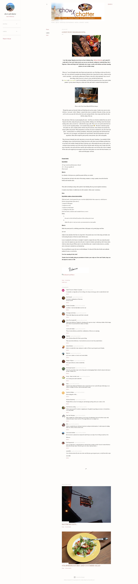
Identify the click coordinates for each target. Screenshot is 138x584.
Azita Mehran (69, 346)
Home (53, 22)
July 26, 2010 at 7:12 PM (82, 320)
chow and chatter (70, 432)
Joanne (68, 336)
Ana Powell (69, 297)
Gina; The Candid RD (71, 320)
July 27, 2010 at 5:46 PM (81, 406)
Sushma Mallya (70, 392)
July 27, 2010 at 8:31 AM (74, 383)
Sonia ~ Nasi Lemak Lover (72, 376)
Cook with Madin (70, 328)
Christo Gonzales (70, 305)
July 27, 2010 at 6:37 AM (85, 376)
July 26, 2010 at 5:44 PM (88, 289)
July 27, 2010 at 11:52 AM (79, 392)
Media (76, 22)
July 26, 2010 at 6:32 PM (81, 312)
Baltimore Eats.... (69, 524)
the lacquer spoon (70, 367)
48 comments (68, 568)
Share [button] (47, 29)
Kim (67, 424)
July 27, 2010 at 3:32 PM (80, 399)
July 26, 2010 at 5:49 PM (77, 297)
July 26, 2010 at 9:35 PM (75, 336)
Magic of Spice (70, 360)
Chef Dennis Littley (71, 407)
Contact (81, 22)
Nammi (68, 353)
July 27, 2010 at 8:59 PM (74, 424)
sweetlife (68, 451)
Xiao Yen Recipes (70, 415)
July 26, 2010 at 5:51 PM (80, 305)
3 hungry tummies (71, 313)
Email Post (67, 280)
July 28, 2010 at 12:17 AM (79, 442)
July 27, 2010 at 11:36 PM (81, 432)
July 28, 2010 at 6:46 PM (76, 451)
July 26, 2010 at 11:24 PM (76, 353)
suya (47, 35)
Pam (67, 383)
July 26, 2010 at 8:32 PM (80, 328)
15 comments (68, 526)
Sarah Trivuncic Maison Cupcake (74, 289)
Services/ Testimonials (67, 22)
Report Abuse (7, 38)
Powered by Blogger (80, 577)
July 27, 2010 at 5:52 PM (80, 415)
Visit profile (10, 16)
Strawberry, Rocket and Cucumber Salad (81, 565)
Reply (67, 294)
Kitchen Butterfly (98, 60)
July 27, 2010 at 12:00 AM (79, 360)
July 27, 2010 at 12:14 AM (81, 367)
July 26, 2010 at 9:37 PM (78, 346)
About (57, 22)
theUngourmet (70, 442)
